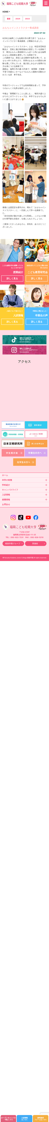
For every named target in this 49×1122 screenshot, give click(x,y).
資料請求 (41, 1118)
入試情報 (24, 1118)
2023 (27, 19)
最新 (8, 19)
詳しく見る (12, 278)
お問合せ (6, 504)
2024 (17, 19)
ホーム (5, 475)
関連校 (35, 543)
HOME (5, 11)
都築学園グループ (12, 543)
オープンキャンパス (8, 1118)
